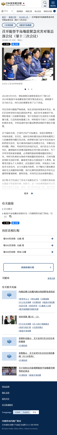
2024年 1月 (24, 17)
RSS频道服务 (7, 404)
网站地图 (5, 386)
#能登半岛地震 (25, 25)
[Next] (52, 64)
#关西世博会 (37, 327)
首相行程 (29, 11)
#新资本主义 (24, 298)
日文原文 (8, 208)
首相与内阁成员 (49, 11)
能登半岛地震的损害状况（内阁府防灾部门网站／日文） (28, 215)
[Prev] (4, 64)
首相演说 (20, 11)
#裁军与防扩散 (25, 327)
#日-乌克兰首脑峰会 (40, 324)
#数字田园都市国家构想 (28, 309)
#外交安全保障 (25, 302)
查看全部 (51, 278)
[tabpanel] (28, 66)
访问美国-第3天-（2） (29, 316)
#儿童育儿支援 (45, 305)
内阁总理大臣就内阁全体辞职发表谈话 (37, 291)
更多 (26, 193)
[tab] (25, 89)
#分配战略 (44, 298)
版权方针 (5, 398)
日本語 (17, 412)
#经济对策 (23, 305)
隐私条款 (5, 392)
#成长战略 (34, 298)
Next (54, 11)
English (26, 412)
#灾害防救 (8, 25)
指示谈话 (38, 11)
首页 (4, 17)
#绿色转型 (33, 305)
